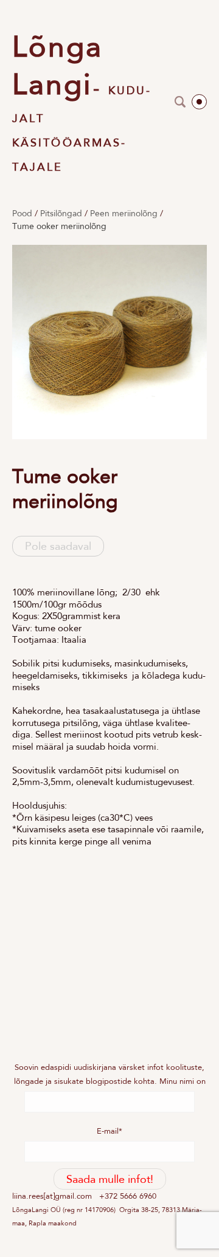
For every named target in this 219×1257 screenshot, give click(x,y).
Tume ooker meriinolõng (59, 226)
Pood (22, 213)
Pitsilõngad (61, 213)
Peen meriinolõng (124, 213)
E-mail (108, 1130)
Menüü (199, 101)
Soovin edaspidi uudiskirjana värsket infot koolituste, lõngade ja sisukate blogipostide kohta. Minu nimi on (110, 1074)
